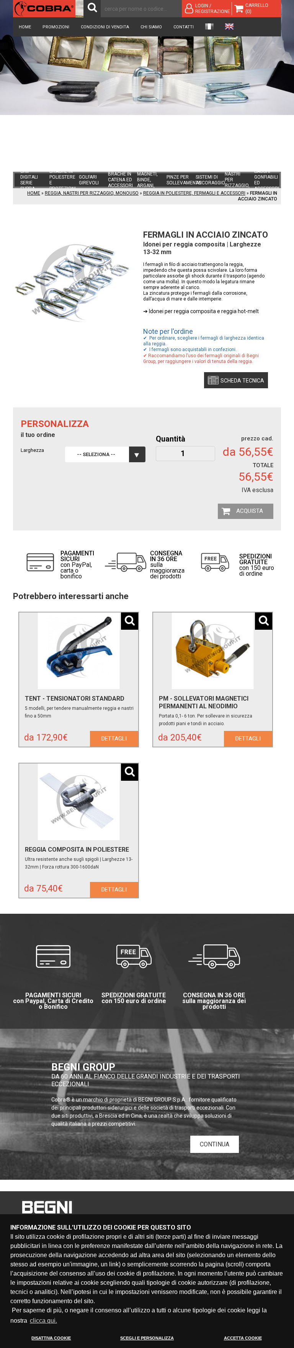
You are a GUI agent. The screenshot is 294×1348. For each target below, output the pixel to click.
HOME (25, 27)
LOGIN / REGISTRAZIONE (212, 8)
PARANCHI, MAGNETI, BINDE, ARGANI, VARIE (148, 180)
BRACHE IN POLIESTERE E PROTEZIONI (62, 180)
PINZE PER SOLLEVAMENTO (184, 180)
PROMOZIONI (55, 27)
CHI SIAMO (151, 27)
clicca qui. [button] (43, 1320)
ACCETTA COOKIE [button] (243, 1338)
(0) (248, 11)
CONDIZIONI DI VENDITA (105, 27)
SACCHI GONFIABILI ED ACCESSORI (266, 180)
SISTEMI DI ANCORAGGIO (210, 180)
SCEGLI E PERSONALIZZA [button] (147, 1338)
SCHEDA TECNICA (242, 381)
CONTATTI (183, 27)
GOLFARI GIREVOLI (89, 180)
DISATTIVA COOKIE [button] (51, 1338)
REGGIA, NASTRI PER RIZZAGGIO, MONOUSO (237, 180)
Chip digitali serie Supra (29, 180)
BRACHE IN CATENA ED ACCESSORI (120, 179)
